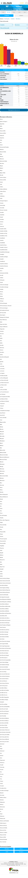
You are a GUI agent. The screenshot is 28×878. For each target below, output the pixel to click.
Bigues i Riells (2, 172)
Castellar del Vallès (3, 231)
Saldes (1, 573)
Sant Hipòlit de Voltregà (4, 664)
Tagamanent (2, 760)
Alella (1, 126)
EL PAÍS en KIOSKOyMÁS (11, 865)
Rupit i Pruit (2, 566)
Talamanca (2, 762)
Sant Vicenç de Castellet (4, 734)
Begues (1, 165)
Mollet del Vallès (3, 452)
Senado (21, 15)
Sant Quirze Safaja (3, 725)
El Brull (1, 296)
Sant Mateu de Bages (4, 699)
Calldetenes (2, 196)
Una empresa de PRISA (14, 869)
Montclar (1, 461)
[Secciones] (1, 3)
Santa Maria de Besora (4, 604)
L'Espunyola (2, 403)
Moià (1, 447)
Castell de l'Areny (3, 245)
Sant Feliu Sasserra (3, 657)
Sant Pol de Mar (3, 715)
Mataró (1, 443)
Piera (1, 529)
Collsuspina (2, 280)
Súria (1, 757)
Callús (1, 198)
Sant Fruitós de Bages (4, 662)
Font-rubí (1, 333)
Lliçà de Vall (2, 415)
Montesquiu (2, 464)
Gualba (1, 354)
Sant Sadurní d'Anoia (4, 727)
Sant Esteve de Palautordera (5, 648)
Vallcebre (2, 799)
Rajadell (1, 552)
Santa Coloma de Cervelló (5, 580)
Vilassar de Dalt (3, 834)
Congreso (6, 15)
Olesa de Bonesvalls (4, 494)
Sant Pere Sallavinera (4, 713)
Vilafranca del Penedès (4, 820)
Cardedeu (2, 219)
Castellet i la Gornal (3, 247)
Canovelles (2, 207)
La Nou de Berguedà (4, 377)
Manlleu (1, 426)
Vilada (1, 813)
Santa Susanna (3, 627)
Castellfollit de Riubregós (4, 252)
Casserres (2, 226)
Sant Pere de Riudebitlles (5, 706)
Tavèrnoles (2, 767)
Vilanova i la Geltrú (3, 832)
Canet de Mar (2, 205)
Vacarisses (2, 795)
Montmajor (2, 468)
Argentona (2, 137)
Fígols (1, 322)
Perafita (1, 527)
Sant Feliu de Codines (4, 653)
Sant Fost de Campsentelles (5, 660)
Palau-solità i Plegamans (4, 520)
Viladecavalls (2, 818)
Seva (1, 746)
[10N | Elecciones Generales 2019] (14, 6)
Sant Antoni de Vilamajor (4, 622)
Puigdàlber (2, 545)
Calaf (1, 184)
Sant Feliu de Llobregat (4, 655)
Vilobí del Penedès (3, 839)
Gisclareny (2, 347)
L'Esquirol (2, 405)
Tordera (1, 781)
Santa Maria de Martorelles (5, 606)
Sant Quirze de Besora (4, 720)
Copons (1, 282)
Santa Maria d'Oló (3, 615)
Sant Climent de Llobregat (5, 641)
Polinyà (1, 534)
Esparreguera (2, 315)
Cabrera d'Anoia (3, 177)
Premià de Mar (3, 543)
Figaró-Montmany (3, 319)
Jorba (1, 363)
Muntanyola (2, 480)
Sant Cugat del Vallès (4, 643)
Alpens (1, 128)
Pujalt (1, 550)
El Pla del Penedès (3, 303)
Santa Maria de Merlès (4, 608)
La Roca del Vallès (3, 389)
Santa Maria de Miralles (4, 611)
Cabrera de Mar (3, 179)
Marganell (2, 431)
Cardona (1, 221)
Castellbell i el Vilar (3, 235)
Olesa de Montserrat (4, 496)
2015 (19, 12)
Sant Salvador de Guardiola (5, 732)
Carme (1, 224)
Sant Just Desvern (3, 681)
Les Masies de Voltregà (4, 401)
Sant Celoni (2, 639)
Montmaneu (2, 471)
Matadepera (2, 440)
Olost (1, 501)
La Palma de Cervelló (4, 380)
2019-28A (8, 12)
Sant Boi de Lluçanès (4, 634)
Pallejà (1, 522)
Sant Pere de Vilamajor (4, 711)
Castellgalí (2, 254)
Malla (1, 424)
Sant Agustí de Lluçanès (4, 597)
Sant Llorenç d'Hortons (4, 683)
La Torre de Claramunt (4, 391)
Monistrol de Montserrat (4, 457)
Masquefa (2, 438)
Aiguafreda (2, 123)
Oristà (1, 508)
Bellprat (1, 168)
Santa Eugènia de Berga (4, 587)
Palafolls (1, 517)
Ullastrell (1, 792)
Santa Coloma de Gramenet (5, 583)
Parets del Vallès (3, 524)
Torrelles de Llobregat (4, 790)
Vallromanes (2, 806)
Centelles (2, 268)
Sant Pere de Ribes (3, 704)
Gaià (1, 336)
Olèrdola (1, 492)
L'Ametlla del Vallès (3, 375)
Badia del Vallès (3, 151)
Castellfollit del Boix (3, 249)
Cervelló (1, 275)
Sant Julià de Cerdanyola (5, 676)
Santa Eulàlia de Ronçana (5, 592)
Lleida (7, 851)
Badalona (2, 149)
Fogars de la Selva (3, 324)
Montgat (1, 466)
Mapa (23, 9)
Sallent (1, 576)
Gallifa (1, 338)
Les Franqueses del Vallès (5, 396)
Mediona (1, 445)
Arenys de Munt (3, 133)
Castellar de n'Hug (3, 233)
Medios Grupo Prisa (14, 873)
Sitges (1, 748)
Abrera (1, 119)
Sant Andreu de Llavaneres (5, 620)
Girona (21, 848)
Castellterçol (2, 261)
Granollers (2, 352)
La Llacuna (2, 370)
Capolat (1, 217)
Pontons (1, 536)
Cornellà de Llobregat (4, 287)
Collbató (1, 277)
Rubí (1, 562)
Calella (1, 193)
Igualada (1, 361)
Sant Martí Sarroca (3, 694)
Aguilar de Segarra (3, 121)
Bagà (1, 154)
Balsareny (2, 158)
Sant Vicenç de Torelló (4, 741)
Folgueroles (2, 329)
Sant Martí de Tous (3, 692)
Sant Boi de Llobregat (4, 632)
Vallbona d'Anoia (3, 797)
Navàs (1, 487)
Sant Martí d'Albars (3, 687)
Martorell (1, 433)
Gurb (1, 359)
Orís (1, 506)
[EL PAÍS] (7, 3)
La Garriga (2, 366)
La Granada (2, 368)
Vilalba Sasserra (3, 823)
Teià (1, 771)
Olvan (1, 503)
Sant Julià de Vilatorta (4, 678)
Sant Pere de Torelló (4, 708)
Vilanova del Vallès (3, 827)
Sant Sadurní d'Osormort (5, 729)
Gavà (1, 340)
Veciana (1, 809)
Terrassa (1, 774)
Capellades (2, 214)
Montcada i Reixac (3, 459)
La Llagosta (2, 373)
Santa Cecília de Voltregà (5, 578)
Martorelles (2, 436)
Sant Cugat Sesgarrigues (5, 646)
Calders (1, 186)
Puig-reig (2, 548)
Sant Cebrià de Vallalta (4, 636)
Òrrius (1, 513)
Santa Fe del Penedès (4, 594)
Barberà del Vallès (3, 161)
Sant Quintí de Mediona (4, 718)
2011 (25, 12)
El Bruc (1, 294)
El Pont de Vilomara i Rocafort (5, 305)
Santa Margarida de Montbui (5, 599)
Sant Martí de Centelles (4, 690)
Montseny (2, 478)
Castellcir (2, 240)
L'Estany (1, 408)
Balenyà (1, 156)
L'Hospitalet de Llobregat (5, 410)
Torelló (1, 783)
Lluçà (1, 419)
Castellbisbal (2, 238)
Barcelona (2, 163)
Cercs (1, 270)
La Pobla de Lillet (3, 384)
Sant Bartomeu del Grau (4, 629)
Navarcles (2, 485)
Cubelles (1, 289)
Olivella (1, 499)
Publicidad (17, 862)
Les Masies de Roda (4, 398)
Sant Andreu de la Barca (4, 618)
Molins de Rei (2, 450)
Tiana (1, 776)
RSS (19, 865)
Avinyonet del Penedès (4, 147)
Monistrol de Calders (4, 454)
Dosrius (1, 291)
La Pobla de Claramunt (4, 382)
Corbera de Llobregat (4, 284)
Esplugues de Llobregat (4, 317)
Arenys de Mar (3, 130)
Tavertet (1, 769)
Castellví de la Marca (4, 263)
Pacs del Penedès (3, 515)
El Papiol (1, 301)
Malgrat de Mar (3, 422)
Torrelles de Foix (3, 788)
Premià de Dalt (3, 541)
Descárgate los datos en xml (14, 110)
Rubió (1, 564)
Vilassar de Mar (3, 837)
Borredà (1, 175)
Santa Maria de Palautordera (5, 613)
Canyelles (2, 212)
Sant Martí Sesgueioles (4, 697)
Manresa (1, 429)
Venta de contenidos (11, 862)
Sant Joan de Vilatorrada (5, 674)
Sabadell (1, 569)
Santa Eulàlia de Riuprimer (5, 590)
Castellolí (1, 259)
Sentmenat (2, 743)
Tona (1, 778)
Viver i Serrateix (3, 841)
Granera (1, 349)
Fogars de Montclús (3, 326)
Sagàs (1, 571)
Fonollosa (2, 331)
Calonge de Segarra (4, 200)
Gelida (1, 342)
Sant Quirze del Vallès (4, 722)
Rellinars (1, 555)
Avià (1, 142)
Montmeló (2, 473)
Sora (1, 753)
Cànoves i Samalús (3, 210)
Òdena (1, 489)
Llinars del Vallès (3, 417)
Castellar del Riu (3, 228)
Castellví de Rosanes (4, 266)
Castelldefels (2, 242)
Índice (17, 865)
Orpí (1, 510)
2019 (3, 12)
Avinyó (1, 144)
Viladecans (2, 816)
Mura (1, 482)
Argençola (2, 135)
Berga (1, 170)
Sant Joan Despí (3, 671)
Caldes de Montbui (3, 189)
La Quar (1, 387)
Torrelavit (2, 785)
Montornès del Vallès (4, 475)
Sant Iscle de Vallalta (4, 667)
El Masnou (2, 298)
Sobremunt (2, 750)
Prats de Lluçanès (3, 538)
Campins (1, 203)
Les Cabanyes (2, 394)
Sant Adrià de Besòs (4, 585)
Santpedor (2, 701)
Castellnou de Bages (4, 256)
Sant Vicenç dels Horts (4, 736)
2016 (14, 12)
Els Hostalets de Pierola (4, 310)
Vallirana (1, 804)
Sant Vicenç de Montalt (4, 739)
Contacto (5, 862)
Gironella (1, 345)
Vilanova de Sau (3, 830)
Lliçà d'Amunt (2, 412)
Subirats (1, 755)
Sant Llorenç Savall (3, 685)
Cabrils (1, 182)
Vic (0, 811)
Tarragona (21, 851)
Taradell (1, 764)
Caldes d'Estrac (3, 191)
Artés (1, 140)
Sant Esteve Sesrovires (4, 650)
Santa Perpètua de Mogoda (5, 625)
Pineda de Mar (3, 531)
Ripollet (1, 557)
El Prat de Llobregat (4, 308)
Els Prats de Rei (3, 312)
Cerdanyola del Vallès (4, 273)
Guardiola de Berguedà (4, 356)
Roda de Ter (2, 559)
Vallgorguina (2, 802)
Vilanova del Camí (3, 825)
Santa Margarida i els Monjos (5, 601)
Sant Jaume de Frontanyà (5, 669)
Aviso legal (21, 862)
